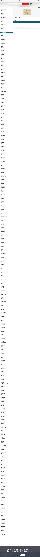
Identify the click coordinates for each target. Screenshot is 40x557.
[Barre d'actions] (39, 7)
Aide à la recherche (11, 5)
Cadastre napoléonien (28, 27)
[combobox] (25, 4)
